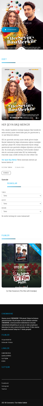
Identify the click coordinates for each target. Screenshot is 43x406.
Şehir (4, 200)
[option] (21, 268)
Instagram (5, 386)
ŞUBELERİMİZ (6, 356)
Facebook (5, 383)
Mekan (4, 208)
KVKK (3, 361)
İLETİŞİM (5, 358)
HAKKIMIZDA (6, 353)
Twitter (4, 389)
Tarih (4, 192)
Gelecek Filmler (7, 342)
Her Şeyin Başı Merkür (9, 160)
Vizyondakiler (6, 339)
